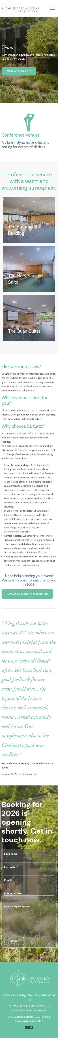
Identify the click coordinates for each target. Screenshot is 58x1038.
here (34, 774)
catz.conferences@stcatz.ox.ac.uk (29, 1010)
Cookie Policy (35, 1020)
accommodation (12, 531)
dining (32, 527)
